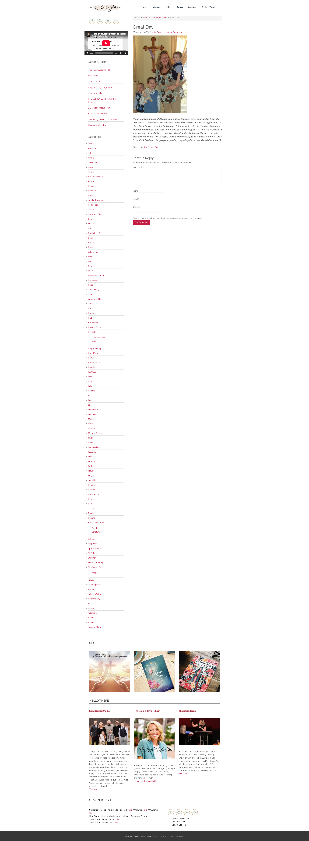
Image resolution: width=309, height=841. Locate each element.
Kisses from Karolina (97, 125)
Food (90, 271)
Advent (91, 153)
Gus (90, 304)
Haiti (90, 318)
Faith (90, 257)
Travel (91, 580)
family (91, 266)
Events (91, 247)
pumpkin (92, 480)
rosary (91, 508)
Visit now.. (93, 789)
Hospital (92, 367)
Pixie (90, 457)
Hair (90, 308)
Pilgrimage (93, 452)
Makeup (91, 419)
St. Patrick (92, 553)
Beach (91, 186)
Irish (90, 381)
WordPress (173, 836)
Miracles (91, 428)
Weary (91, 608)
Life (89, 405)
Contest (91, 219)
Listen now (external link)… (145, 781)
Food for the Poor (96, 275)
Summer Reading (96, 562)
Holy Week (93, 353)
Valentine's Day (95, 594)
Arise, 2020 (93, 76)
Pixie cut (91, 461)
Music (90, 438)
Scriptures (96, 532)
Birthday (92, 191)
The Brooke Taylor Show (147, 711)
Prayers (91, 475)
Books (91, 195)
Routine (91, 513)
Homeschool (94, 362)
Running (91, 518)
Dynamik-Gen (145, 836)
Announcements (99, 337)
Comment (137, 167)
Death (91, 238)
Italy (90, 386)
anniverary (92, 162)
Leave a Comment (173, 32)
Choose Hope (94, 81)
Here (130, 810)
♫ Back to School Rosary (99, 108)
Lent (90, 400)
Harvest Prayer (94, 327)
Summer (92, 558)
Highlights (92, 332)
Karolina (91, 391)
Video (94, 341)
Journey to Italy (95, 93)
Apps (90, 167)
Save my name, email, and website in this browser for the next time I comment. (168, 218)
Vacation (92, 589)
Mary (90, 424)
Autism (91, 181)
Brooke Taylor (106, 7)
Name (136, 191)
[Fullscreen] (124, 53)
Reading (91, 485)
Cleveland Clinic (95, 214)
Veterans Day (94, 599)
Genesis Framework (160, 836)
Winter (91, 622)
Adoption (92, 148)
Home (91, 358)
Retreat (91, 499)
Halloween (93, 322)
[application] (106, 43)
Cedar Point (93, 205)
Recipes (91, 490)
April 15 (91, 172)
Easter (91, 242)
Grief (90, 294)
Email (136, 199)
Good (90, 285)
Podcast (92, 466)
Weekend (92, 613)
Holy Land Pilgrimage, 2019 (100, 87)
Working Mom (94, 627)
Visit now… (183, 773)
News (90, 442)
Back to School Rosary (98, 114)
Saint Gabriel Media (96, 522)
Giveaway (92, 280)
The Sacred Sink (151, 147)
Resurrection (93, 494)
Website (136, 207)
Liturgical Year (94, 409)
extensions (93, 252)
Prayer (91, 471)
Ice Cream (92, 372)
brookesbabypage (96, 200)
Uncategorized (94, 585)
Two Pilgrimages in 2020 (99, 70)
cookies (91, 224)
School (91, 539)
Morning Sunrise (95, 433)
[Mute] (121, 53)
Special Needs (94, 548)
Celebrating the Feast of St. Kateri (103, 119)
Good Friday (93, 290)
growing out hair (95, 299)
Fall (89, 261)
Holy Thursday (94, 348)
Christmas (92, 209)
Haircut (91, 313)
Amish (91, 158)
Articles (95, 573)
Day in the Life (94, 233)
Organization (94, 447)
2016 (90, 144)
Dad (90, 228)
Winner (91, 617)
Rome (91, 504)
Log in (181, 836)
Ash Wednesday (95, 177)
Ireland (91, 377)
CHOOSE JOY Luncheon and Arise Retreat (103, 100)
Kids (90, 395)
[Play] (87, 53)
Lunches (92, 414)
